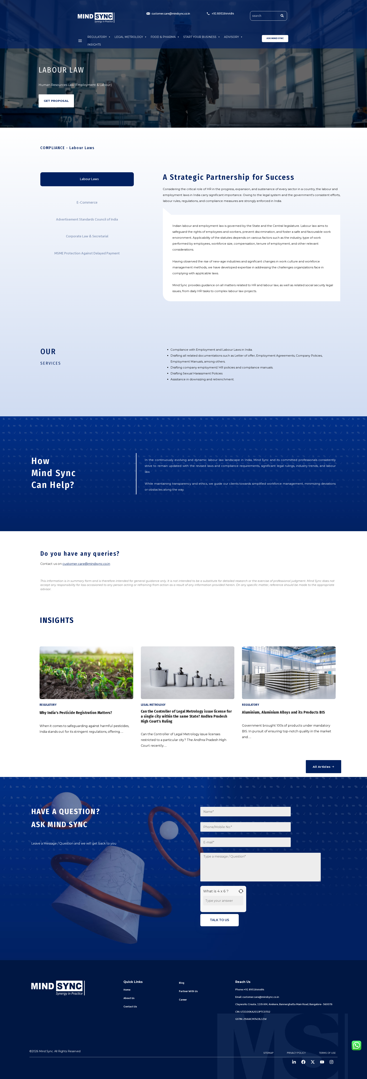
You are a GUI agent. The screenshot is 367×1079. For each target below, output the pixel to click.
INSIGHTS (94, 44)
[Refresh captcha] (241, 891)
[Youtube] (322, 1062)
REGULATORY (97, 37)
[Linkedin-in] (294, 1062)
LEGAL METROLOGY (128, 37)
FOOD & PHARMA (163, 37)
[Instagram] (331, 1062)
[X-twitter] (313, 1062)
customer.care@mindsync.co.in (86, 564)
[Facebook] (303, 1062)
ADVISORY (231, 37)
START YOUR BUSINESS (199, 37)
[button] (80, 40)
